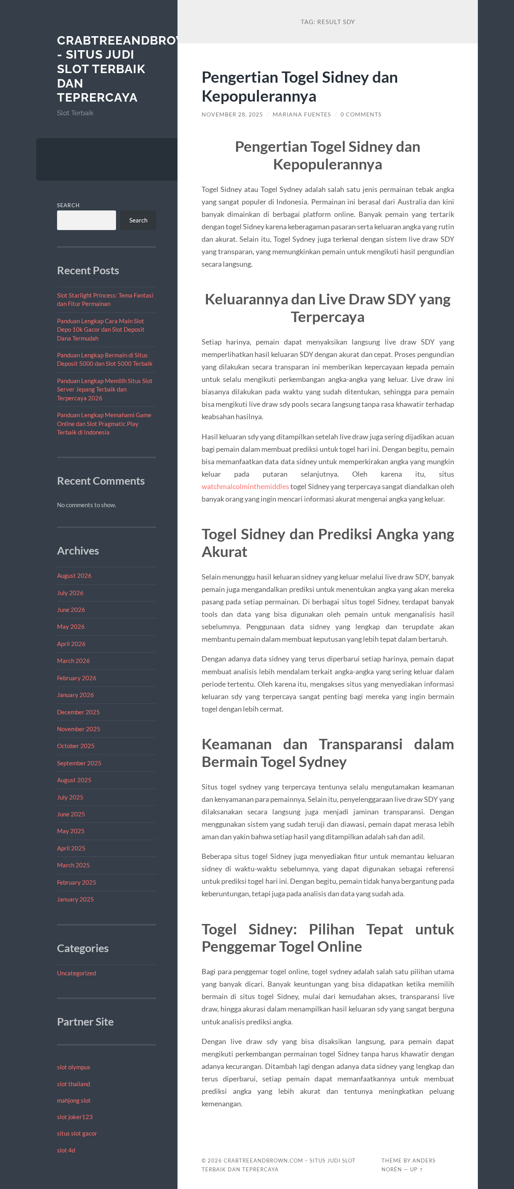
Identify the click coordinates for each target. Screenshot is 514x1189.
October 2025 (76, 745)
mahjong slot (74, 1100)
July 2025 (70, 797)
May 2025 (71, 830)
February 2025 (76, 882)
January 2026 (75, 694)
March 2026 (73, 660)
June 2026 (71, 609)
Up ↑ (417, 1169)
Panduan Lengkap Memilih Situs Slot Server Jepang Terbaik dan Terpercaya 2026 (105, 389)
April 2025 (71, 848)
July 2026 (70, 592)
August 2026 (74, 575)
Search (68, 205)
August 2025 (74, 779)
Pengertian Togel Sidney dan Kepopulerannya (300, 86)
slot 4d (66, 1150)
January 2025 (75, 899)
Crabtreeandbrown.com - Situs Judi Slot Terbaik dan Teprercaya (144, 69)
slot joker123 (75, 1116)
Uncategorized (76, 973)
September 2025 (79, 763)
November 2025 (78, 728)
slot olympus (73, 1067)
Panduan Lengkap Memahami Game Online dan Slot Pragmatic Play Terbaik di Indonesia (104, 423)
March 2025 (73, 865)
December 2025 (78, 712)
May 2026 (71, 626)
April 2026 (71, 643)
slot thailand (73, 1083)
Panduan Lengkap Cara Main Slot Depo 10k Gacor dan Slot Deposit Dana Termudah (101, 329)
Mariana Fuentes (302, 114)
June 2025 (71, 814)
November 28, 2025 (232, 114)
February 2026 (76, 677)
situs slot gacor (77, 1133)
